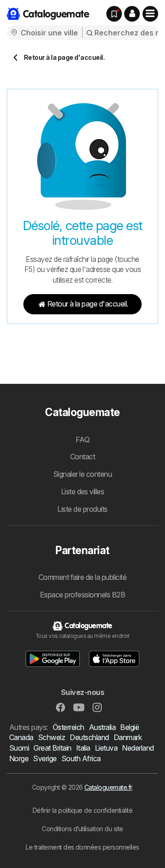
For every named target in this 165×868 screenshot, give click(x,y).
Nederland (138, 747)
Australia (102, 727)
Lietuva (106, 747)
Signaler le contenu (82, 474)
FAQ (82, 439)
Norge (18, 758)
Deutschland (89, 737)
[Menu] (150, 14)
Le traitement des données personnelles (82, 847)
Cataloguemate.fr (108, 787)
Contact (82, 456)
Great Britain (52, 747)
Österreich (68, 727)
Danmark (128, 737)
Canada (21, 737)
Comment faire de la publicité (82, 577)
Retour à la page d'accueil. (87, 303)
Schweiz (51, 737)
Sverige (44, 758)
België (129, 727)
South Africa (81, 758)
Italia (83, 747)
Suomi (19, 747)
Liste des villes (82, 491)
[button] (132, 14)
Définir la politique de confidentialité (82, 810)
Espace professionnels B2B (82, 594)
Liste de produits (82, 509)
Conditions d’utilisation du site (82, 829)
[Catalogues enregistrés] (114, 14)
